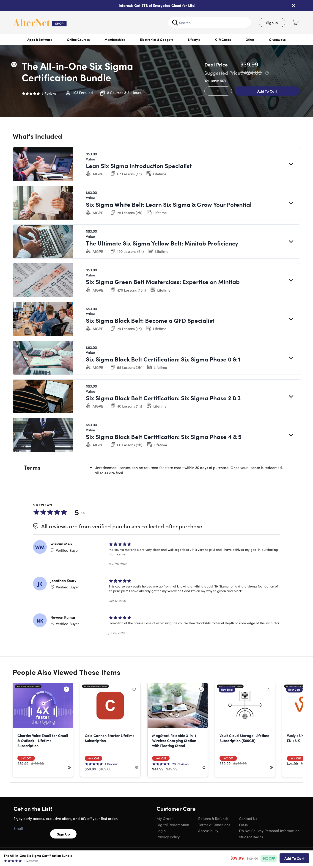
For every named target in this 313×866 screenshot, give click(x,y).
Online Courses (78, 39)
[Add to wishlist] (14, 64)
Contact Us (248, 818)
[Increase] (227, 91)
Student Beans (251, 836)
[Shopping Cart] (295, 22)
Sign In (272, 22)
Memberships (114, 39)
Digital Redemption (172, 824)
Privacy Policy (168, 836)
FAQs (243, 824)
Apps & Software (39, 39)
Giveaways (277, 39)
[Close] (293, 5)
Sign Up (63, 833)
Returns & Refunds (213, 818)
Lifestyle (194, 39)
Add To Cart (267, 91)
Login (161, 830)
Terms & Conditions (214, 824)
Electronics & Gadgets (156, 39)
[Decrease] (209, 91)
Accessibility (208, 830)
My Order (164, 818)
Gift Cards (223, 39)
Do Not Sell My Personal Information (269, 830)
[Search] (175, 22)
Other (250, 39)
